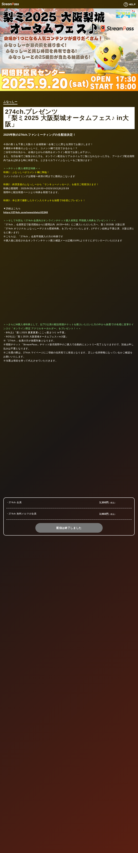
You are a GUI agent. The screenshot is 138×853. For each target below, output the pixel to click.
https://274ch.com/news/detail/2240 (25, 212)
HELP (132, 4)
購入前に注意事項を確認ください (120, 493)
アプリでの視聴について (69, 681)
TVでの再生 (24, 732)
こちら (26, 558)
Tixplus (10, 4)
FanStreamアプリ (63, 695)
